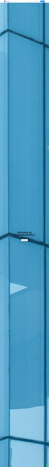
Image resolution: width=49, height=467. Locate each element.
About (29, 1)
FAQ (38, 1)
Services (32, 1)
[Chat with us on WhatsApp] (47, 465)
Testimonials (35, 1)
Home (26, 1)
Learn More (24, 240)
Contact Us (42, 1)
